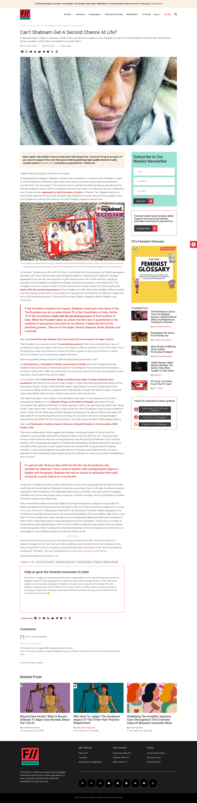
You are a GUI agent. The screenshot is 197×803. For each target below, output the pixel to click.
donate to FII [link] (47, 163)
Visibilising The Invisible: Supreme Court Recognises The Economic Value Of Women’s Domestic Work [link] (149, 720)
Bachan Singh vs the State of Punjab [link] (72, 402)
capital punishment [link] (66, 562)
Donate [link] (167, 14)
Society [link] (23, 25)
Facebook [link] (75, 551)
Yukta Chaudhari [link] (162, 340)
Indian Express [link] (116, 267)
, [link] (55, 364)
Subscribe (141, 201)
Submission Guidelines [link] (90, 762)
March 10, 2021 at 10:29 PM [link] (30, 644)
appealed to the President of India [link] (62, 192)
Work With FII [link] (120, 762)
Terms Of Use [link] (154, 757)
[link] (193, 244)
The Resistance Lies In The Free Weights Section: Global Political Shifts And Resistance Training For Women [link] (163, 317)
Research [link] (80, 14)
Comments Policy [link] (156, 753)
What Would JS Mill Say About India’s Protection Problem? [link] (163, 349)
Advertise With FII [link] (122, 753)
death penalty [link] (84, 562)
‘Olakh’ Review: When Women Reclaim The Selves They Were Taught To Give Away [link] (162, 366)
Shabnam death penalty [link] (105, 562)
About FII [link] (83, 753)
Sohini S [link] (158, 375)
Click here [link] (156, 3)
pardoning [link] (67, 344)
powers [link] (78, 344)
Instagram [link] (88, 551)
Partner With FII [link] (121, 757)
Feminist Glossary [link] (114, 14)
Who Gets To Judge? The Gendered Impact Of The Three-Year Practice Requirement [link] (96, 720)
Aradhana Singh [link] (31, 727)
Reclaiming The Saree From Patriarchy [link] (162, 334)
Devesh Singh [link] (30, 46)
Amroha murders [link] (45, 562)
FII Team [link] (158, 388)
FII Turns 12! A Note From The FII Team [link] (161, 382)
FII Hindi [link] (146, 14)
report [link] (51, 263)
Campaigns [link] (94, 14)
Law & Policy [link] (35, 25)
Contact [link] (83, 757)
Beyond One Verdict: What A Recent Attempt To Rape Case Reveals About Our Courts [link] (45, 720)
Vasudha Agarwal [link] (86, 727)
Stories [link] (67, 14)
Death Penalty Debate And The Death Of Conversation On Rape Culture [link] (72, 339)
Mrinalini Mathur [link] (162, 326)
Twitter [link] (103, 551)
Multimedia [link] (132, 14)
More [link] (156, 14)
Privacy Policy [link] (154, 762)
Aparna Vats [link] (136, 727)
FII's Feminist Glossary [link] (147, 241)
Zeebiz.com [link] (53, 556)
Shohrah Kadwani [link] (163, 356)
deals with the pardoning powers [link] (39, 289)
